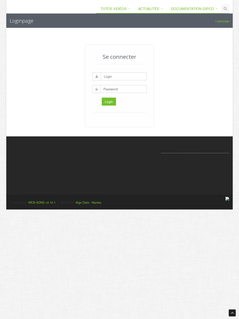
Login (109, 101)
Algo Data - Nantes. (89, 202)
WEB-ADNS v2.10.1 (41, 202)
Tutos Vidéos (114, 8)
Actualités (148, 8)
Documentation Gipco (192, 8)
